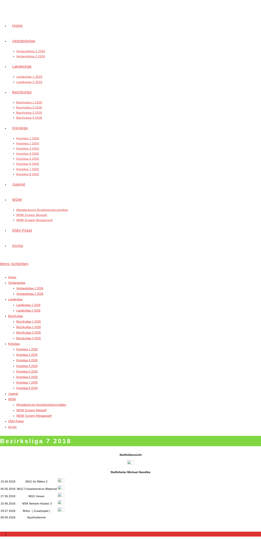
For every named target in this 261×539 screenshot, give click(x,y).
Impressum (14, 532)
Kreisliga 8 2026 (27, 388)
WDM (12, 399)
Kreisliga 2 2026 (27, 354)
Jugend (13, 393)
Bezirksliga (15, 316)
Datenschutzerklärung (20, 535)
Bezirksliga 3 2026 (28, 332)
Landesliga (15, 299)
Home (12, 277)
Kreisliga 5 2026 (27, 371)
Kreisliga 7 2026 (27, 382)
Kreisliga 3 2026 (27, 360)
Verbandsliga (16, 282)
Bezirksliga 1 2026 (28, 321)
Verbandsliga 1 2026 (29, 288)
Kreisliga (14, 343)
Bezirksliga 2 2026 (28, 327)
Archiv (12, 427)
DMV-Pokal (15, 421)
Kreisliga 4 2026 (27, 366)
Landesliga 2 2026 (28, 310)
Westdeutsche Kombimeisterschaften (41, 404)
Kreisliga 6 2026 (27, 377)
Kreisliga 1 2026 (27, 349)
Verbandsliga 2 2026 (29, 294)
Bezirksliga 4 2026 (28, 338)
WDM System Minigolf (31, 410)
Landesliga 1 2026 (28, 305)
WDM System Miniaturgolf (33, 415)
